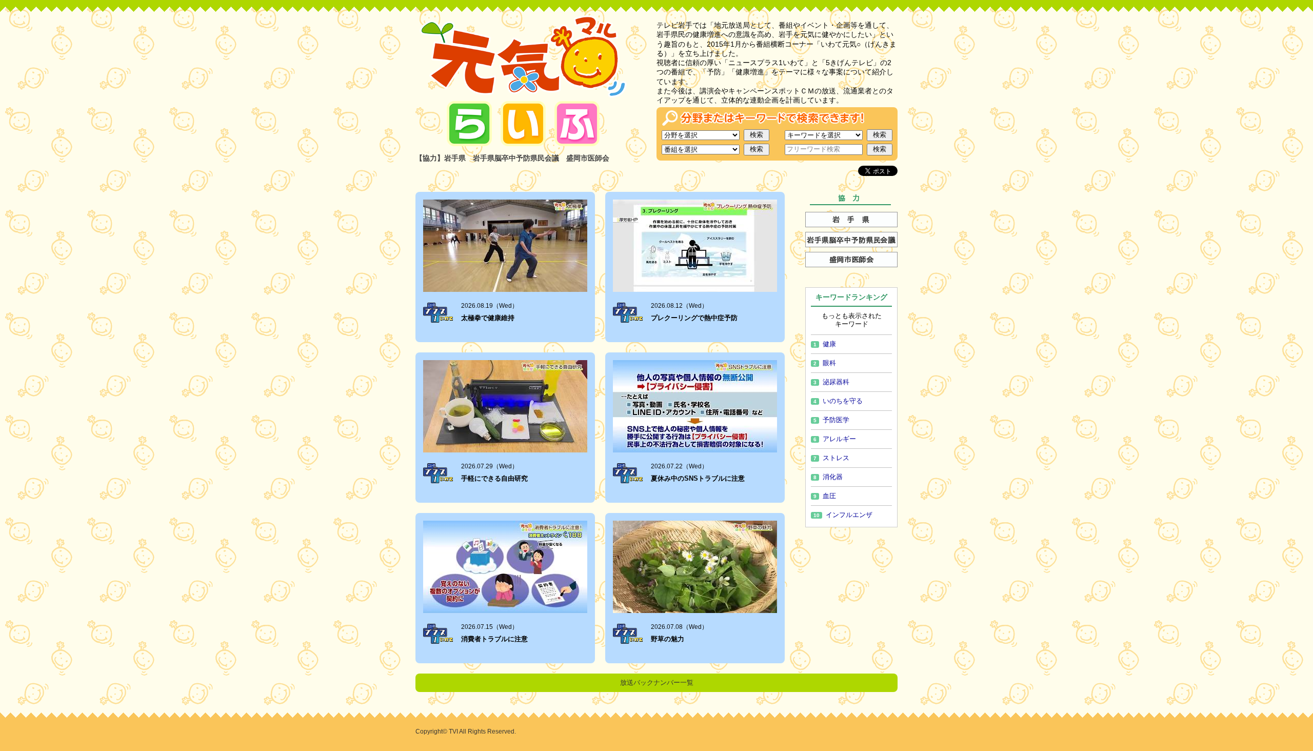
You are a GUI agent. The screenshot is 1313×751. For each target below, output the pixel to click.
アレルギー (834, 439)
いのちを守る (838, 401)
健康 (824, 344)
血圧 (824, 496)
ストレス (831, 458)
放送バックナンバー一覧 (656, 682)
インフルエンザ (842, 515)
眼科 (824, 363)
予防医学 (831, 420)
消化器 (828, 477)
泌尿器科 (831, 382)
